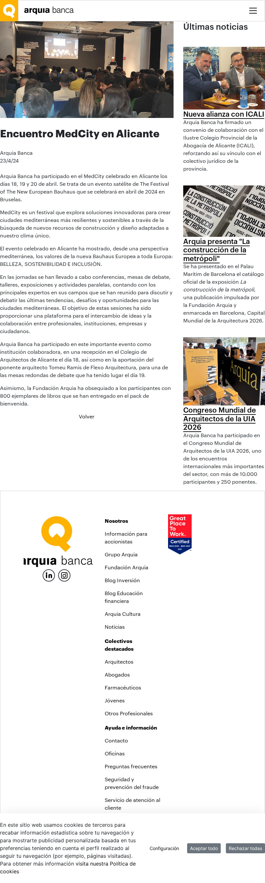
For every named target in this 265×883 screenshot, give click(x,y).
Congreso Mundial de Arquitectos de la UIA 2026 (219, 418)
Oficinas (115, 753)
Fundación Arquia (126, 567)
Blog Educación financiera (124, 597)
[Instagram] (64, 575)
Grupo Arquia (121, 554)
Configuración (164, 848)
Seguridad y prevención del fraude (132, 783)
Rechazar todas (245, 848)
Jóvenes (115, 700)
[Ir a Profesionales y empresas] (51, 10)
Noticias (115, 627)
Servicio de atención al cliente (132, 804)
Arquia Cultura (123, 614)
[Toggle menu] (253, 10)
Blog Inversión (122, 580)
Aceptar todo (204, 848)
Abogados (117, 674)
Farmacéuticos (123, 687)
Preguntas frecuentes (131, 766)
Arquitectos (119, 661)
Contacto (116, 740)
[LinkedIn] (49, 575)
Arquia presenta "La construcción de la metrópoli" (216, 249)
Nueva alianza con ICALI (223, 114)
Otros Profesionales (129, 713)
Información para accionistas (126, 537)
